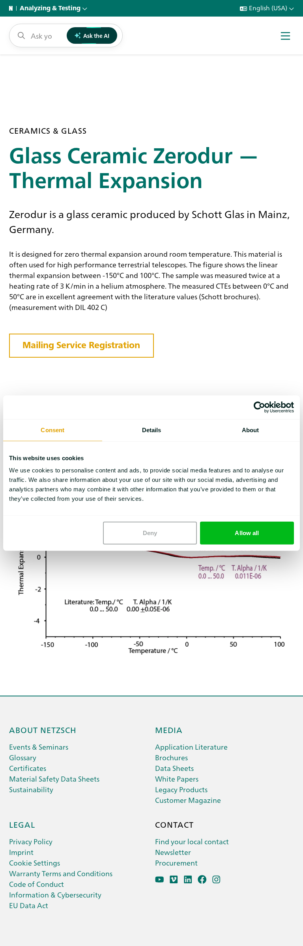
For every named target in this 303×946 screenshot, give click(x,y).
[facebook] (202, 879)
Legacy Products (181, 789)
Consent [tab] (52, 429)
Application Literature (191, 747)
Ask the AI (96, 35)
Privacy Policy (30, 841)
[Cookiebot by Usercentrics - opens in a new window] (259, 407)
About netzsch (43, 729)
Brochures (171, 757)
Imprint (21, 852)
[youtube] (159, 879)
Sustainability (31, 789)
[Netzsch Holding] (12, 8)
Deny (150, 533)
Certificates (27, 768)
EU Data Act (28, 905)
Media (169, 729)
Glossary (22, 757)
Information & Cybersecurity (55, 894)
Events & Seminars (38, 747)
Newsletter (173, 852)
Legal (22, 824)
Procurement (176, 863)
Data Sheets (174, 768)
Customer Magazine (188, 800)
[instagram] (216, 879)
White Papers (176, 779)
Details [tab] (151, 429)
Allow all (247, 533)
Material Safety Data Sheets (54, 779)
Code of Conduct (36, 884)
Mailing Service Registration (81, 345)
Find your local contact (192, 841)
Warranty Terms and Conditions (60, 873)
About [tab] (250, 429)
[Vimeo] (173, 879)
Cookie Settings (34, 863)
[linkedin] (188, 879)
